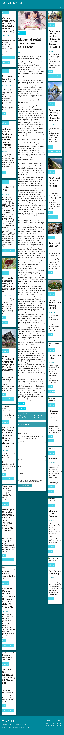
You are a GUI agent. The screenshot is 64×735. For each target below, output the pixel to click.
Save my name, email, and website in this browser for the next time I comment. (31, 480)
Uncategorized (10, 57)
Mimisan (53, 458)
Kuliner (51, 272)
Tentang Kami (50, 723)
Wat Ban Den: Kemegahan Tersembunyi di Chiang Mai (8, 676)
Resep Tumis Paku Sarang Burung (55, 304)
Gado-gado (21, 403)
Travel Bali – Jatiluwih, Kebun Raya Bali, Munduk (25, 416)
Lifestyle (51, 598)
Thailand (11, 399)
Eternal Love (21, 408)
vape (8, 62)
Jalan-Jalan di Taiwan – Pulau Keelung (54, 182)
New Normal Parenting (55, 572)
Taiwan (4, 62)
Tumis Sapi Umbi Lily (54, 244)
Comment (21, 441)
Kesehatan (51, 486)
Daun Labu (52, 391)
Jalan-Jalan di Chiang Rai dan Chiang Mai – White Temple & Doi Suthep (54, 39)
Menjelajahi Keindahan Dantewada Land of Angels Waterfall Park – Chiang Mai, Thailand (8, 520)
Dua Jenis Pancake (53, 412)
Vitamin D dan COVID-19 (53, 514)
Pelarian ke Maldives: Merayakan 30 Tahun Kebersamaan (8, 285)
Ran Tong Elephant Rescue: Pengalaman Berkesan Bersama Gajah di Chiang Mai (8, 597)
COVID (51, 551)
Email (20, 466)
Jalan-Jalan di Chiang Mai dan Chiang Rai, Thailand (54, 115)
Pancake (51, 441)
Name (20, 459)
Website (20, 473)
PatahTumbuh (12, 2)
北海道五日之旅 (8, 188)
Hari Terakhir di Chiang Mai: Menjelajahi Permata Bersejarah (8, 363)
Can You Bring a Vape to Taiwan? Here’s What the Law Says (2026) (8, 25)
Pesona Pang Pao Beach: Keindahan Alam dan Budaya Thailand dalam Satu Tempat (8, 436)
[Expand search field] (61, 7)
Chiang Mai (5, 399)
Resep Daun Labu (55, 357)
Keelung (51, 217)
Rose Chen (5, 13)
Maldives (4, 322)
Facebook (59, 723)
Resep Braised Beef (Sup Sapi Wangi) (39, 416)
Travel (3, 57)
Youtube (59, 725)
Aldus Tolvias (21, 33)
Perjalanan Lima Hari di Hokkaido (8, 79)
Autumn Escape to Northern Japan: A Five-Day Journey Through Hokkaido (7, 138)
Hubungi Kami (50, 725)
